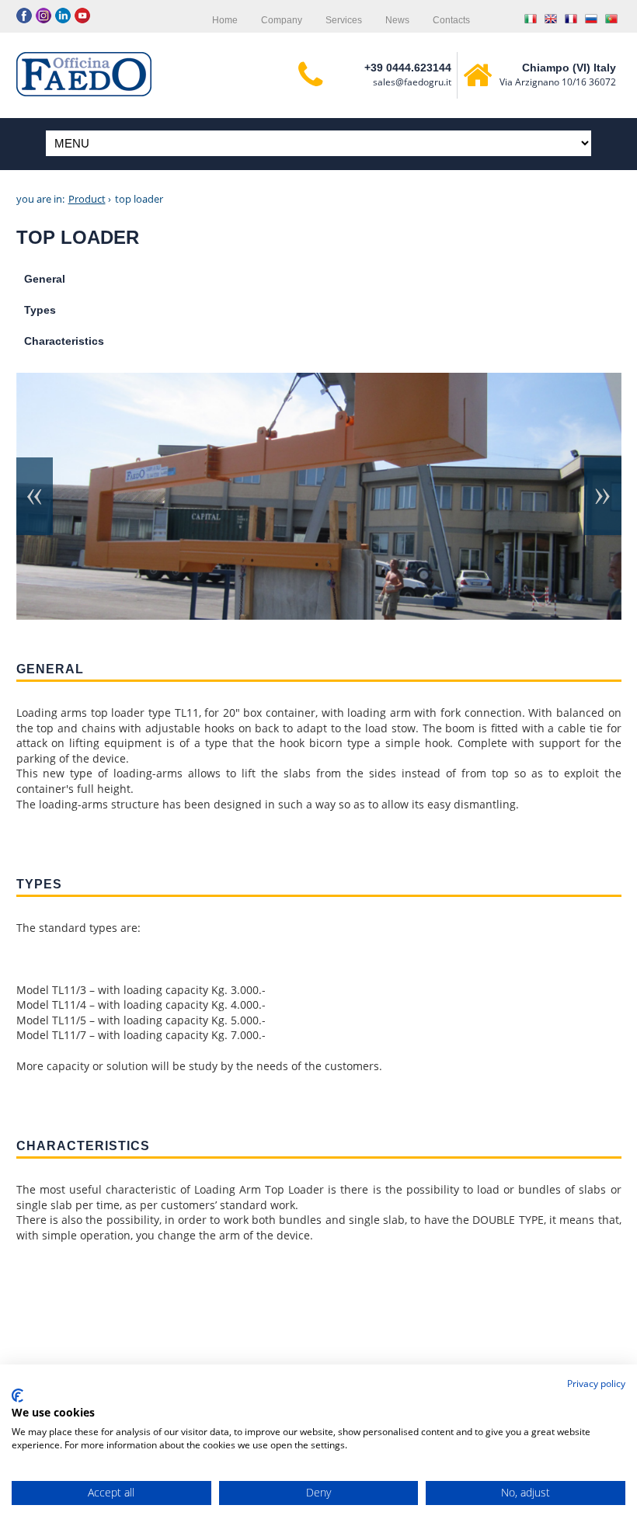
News (397, 20)
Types (40, 310)
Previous (35, 496)
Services (343, 20)
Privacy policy (596, 1383)
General (44, 279)
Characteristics (64, 341)
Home (225, 20)
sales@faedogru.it (412, 82)
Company (281, 20)
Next (602, 496)
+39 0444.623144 (407, 67)
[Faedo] (83, 74)
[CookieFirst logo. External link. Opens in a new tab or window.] (17, 1396)
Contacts (451, 20)
